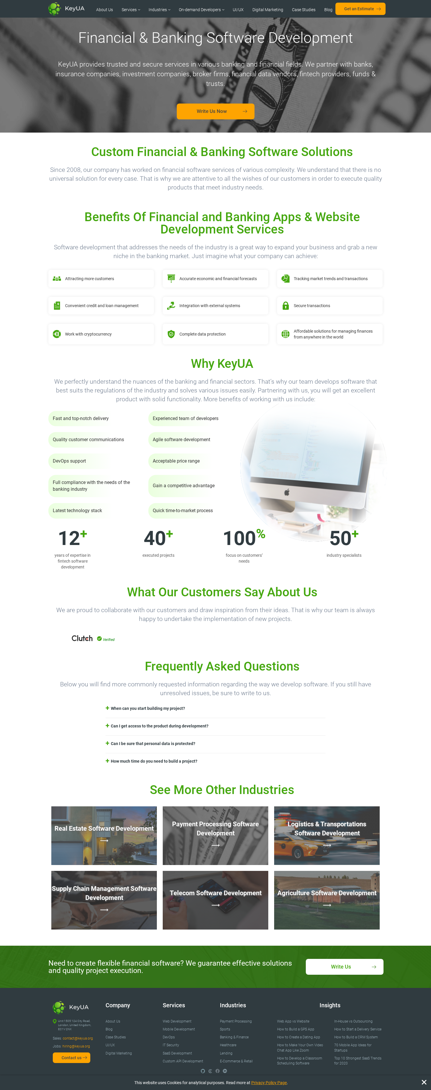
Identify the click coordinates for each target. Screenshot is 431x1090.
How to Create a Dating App (298, 1037)
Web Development (177, 1021)
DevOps (169, 1037)
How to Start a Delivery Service (357, 1029)
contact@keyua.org (78, 1038)
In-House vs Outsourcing (353, 1021)
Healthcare (228, 1045)
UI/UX (238, 9)
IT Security (171, 1045)
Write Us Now (212, 111)
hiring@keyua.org (76, 1046)
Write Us (341, 967)
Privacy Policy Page (269, 1082)
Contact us (72, 1057)
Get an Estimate (359, 8)
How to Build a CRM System (356, 1037)
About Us (104, 9)
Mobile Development (179, 1029)
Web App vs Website (293, 1021)
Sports (225, 1029)
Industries (158, 9)
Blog (328, 9)
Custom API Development (183, 1061)
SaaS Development (177, 1053)
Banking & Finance (234, 1037)
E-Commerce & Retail (236, 1061)
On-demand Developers (200, 9)
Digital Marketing (267, 9)
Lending (226, 1053)
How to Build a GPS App (295, 1029)
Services (129, 9)
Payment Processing (236, 1021)
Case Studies (303, 9)
